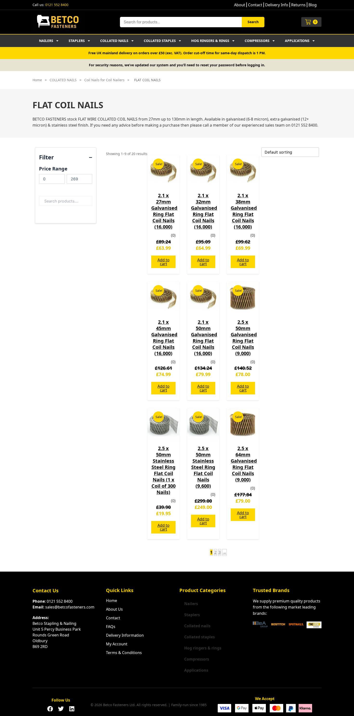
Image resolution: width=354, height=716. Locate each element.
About (239, 4)
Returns (298, 4)
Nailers (46, 40)
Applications (297, 40)
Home (37, 80)
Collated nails (114, 40)
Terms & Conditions (124, 652)
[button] (50, 707)
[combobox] (181, 22)
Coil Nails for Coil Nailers (104, 80)
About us (114, 609)
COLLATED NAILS (63, 80)
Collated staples (160, 40)
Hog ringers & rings (210, 40)
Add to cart (163, 261)
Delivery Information (125, 635)
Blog (312, 4)
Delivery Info (276, 4)
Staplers (77, 40)
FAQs (110, 626)
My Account (116, 644)
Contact (255, 4)
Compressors (257, 40)
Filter (46, 157)
